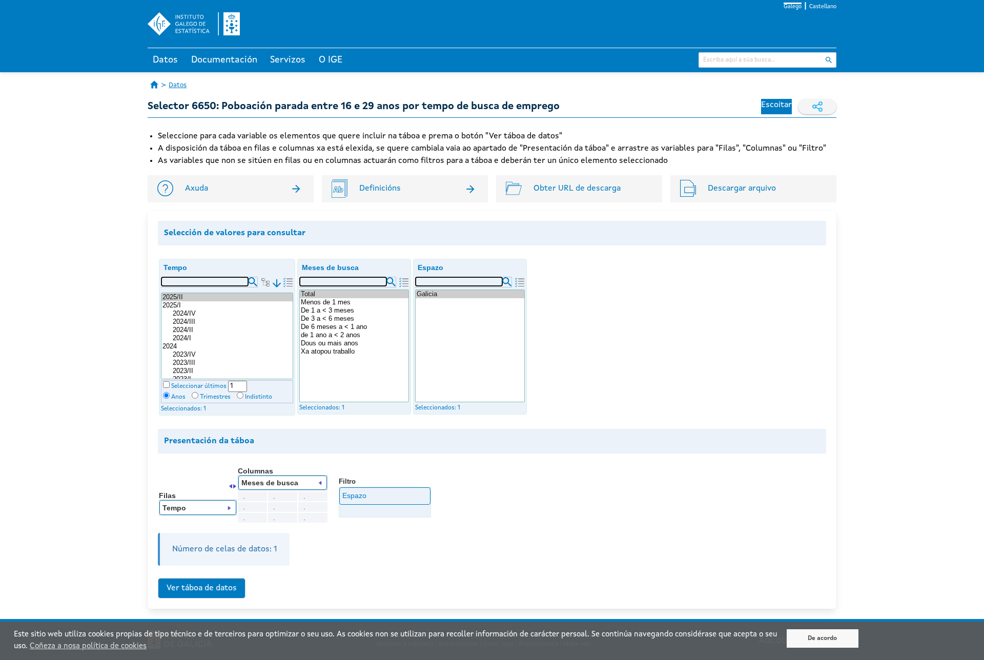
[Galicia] (470, 294)
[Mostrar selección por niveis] (265, 282)
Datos (165, 60)
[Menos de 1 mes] (354, 302)
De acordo (822, 638)
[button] (252, 281)
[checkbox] (166, 384)
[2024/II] (232, 330)
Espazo (430, 267)
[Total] (354, 294)
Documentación (224, 60)
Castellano (822, 7)
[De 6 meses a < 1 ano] (354, 327)
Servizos (287, 60)
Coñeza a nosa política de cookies (88, 646)
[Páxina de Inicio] (154, 84)
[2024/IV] (232, 314)
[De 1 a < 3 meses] (354, 310)
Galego (793, 7)
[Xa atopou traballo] (354, 351)
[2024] (227, 346)
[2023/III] (232, 363)
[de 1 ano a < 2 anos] (354, 335)
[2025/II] (227, 297)
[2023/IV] (232, 354)
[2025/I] (227, 305)
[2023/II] (232, 371)
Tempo (175, 267)
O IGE (330, 60)
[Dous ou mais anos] (354, 343)
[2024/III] (232, 322)
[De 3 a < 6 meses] (354, 319)
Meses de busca (330, 267)
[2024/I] (232, 338)
